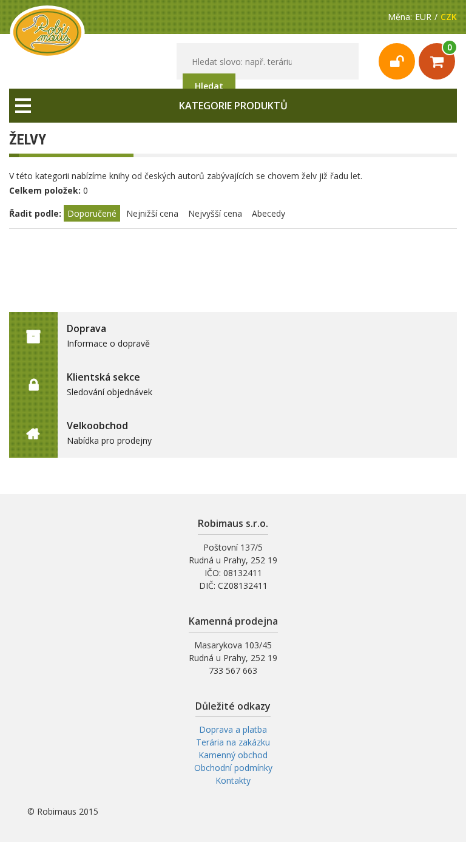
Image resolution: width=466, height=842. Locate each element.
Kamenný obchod (233, 755)
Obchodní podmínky (233, 767)
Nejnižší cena (152, 213)
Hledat (209, 86)
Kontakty (233, 780)
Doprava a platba (233, 729)
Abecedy (268, 213)
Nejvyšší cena (215, 213)
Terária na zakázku (233, 742)
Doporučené (91, 213)
